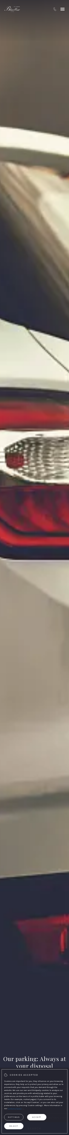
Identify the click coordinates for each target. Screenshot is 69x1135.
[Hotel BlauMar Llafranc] (12, 9)
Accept (36, 1117)
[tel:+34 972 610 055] (54, 9)
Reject (13, 1126)
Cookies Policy (14, 1108)
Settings (14, 1117)
